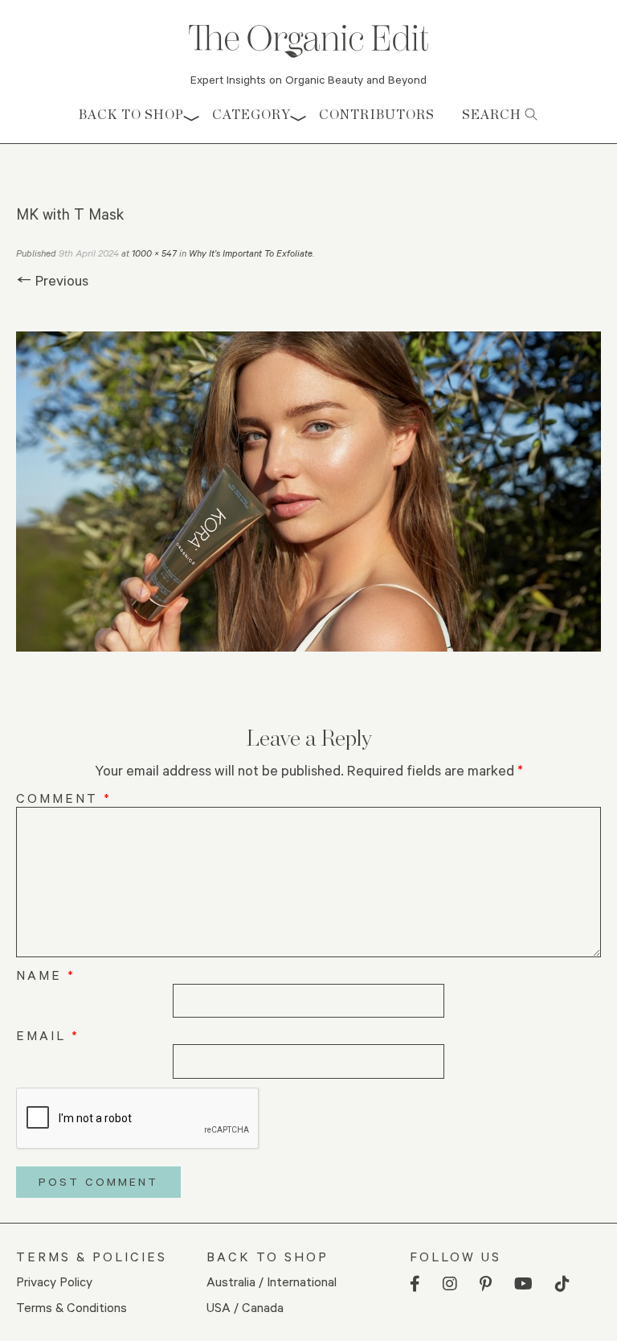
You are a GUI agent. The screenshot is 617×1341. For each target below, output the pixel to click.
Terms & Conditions (71, 1306)
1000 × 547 (154, 253)
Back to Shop (131, 114)
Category (251, 114)
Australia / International (271, 1281)
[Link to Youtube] (523, 1284)
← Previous (52, 280)
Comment (64, 797)
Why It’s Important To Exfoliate (251, 253)
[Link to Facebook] (415, 1284)
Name (46, 974)
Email (48, 1034)
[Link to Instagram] (450, 1284)
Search (493, 114)
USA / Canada (245, 1306)
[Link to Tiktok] (562, 1284)
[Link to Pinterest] (486, 1284)
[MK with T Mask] (308, 491)
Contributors (377, 114)
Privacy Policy (54, 1281)
